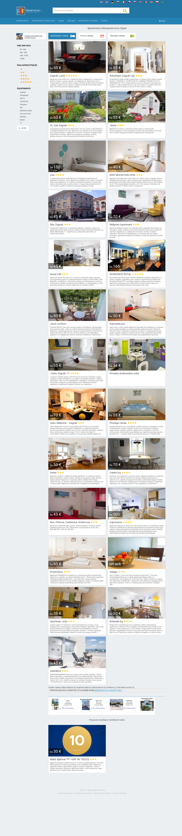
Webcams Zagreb (117, 36)
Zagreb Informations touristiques (33, 37)
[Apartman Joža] (77, 617)
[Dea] (77, 171)
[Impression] (136, 518)
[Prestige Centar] (136, 419)
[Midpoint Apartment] (136, 220)
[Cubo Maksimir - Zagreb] (77, 419)
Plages (61, 21)
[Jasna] (136, 121)
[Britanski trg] (136, 617)
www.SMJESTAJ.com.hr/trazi (108, 690)
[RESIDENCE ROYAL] (136, 270)
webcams (71, 21)
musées (104, 21)
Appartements (22, 21)
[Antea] (77, 468)
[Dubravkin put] (136, 320)
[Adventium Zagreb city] (136, 72)
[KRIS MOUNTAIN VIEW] (136, 171)
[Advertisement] (107, 805)
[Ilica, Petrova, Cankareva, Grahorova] (77, 518)
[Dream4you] (77, 568)
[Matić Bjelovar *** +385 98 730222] (77, 755)
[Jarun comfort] (77, 320)
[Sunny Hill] (77, 270)
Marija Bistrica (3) (99, 687)
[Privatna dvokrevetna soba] (136, 369)
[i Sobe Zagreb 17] (77, 369)
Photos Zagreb (86, 36)
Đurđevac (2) (111, 687)
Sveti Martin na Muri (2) (125, 687)
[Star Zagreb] (77, 220)
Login (163, 21)
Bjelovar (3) (71, 687)
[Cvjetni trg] (136, 468)
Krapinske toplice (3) (84, 687)
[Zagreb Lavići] (77, 72)
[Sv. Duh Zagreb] (77, 121)
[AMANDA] (77, 667)
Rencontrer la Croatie (88, 21)
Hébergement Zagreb (59, 36)
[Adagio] (136, 568)
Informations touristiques (43, 21)
